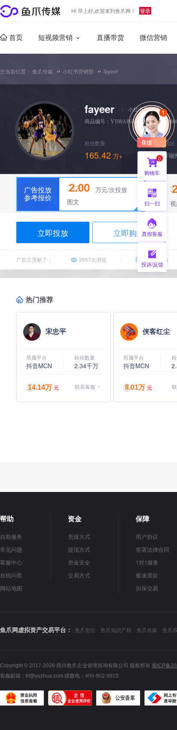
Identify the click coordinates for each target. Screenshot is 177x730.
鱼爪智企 (85, 629)
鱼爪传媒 (42, 71)
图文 (73, 202)
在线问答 (11, 575)
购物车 (152, 165)
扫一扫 (148, 205)
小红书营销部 (78, 71)
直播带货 (110, 37)
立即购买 (128, 232)
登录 (145, 10)
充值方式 (79, 536)
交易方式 (79, 575)
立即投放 (52, 232)
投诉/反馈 (152, 264)
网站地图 (11, 588)
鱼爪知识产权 (116, 629)
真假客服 (152, 233)
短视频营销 (55, 37)
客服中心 (11, 562)
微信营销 (153, 37)
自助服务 (11, 536)
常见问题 (11, 549)
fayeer (111, 71)
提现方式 (79, 549)
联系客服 (85, 386)
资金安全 (79, 562)
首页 (15, 37)
